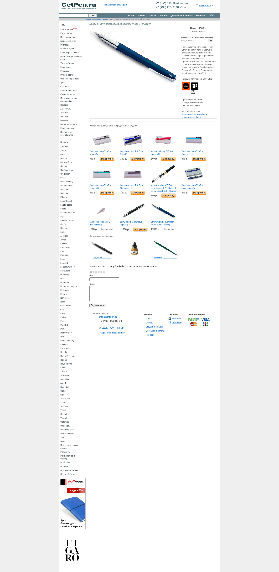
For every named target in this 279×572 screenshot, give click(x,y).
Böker (63, 154)
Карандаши (65, 67)
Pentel (63, 328)
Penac (63, 321)
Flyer (62, 216)
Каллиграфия (66, 29)
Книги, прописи (67, 128)
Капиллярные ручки (69, 52)
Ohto (62, 309)
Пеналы (64, 120)
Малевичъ (65, 451)
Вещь (62, 441)
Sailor (63, 367)
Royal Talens (66, 363)
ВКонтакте (176, 318)
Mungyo (63, 293)
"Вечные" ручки (67, 63)
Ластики (64, 116)
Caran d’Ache (66, 162)
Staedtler (64, 394)
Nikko (62, 301)
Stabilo (63, 390)
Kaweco (63, 243)
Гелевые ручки (67, 48)
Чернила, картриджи (69, 78)
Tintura (63, 402)
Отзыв (92, 284)
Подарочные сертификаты (66, 133)
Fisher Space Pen (68, 212)
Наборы (64, 104)
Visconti (63, 417)
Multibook (64, 290)
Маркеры (64, 70)
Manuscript (65, 274)
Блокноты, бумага (68, 124)
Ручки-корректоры (68, 90)
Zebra (63, 437)
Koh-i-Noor (65, 247)
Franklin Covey (67, 220)
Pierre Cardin (66, 332)
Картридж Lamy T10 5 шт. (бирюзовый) (193, 152)
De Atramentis (66, 185)
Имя (91, 275)
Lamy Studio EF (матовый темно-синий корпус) (162, 223)
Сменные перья (67, 94)
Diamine (64, 189)
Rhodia (63, 352)
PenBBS (64, 324)
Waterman (64, 421)
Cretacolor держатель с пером (165, 258)
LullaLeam (65, 270)
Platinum (64, 344)
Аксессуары (65, 108)
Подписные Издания (70, 470)
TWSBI (63, 410)
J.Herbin (64, 235)
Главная (88, 19)
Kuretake (64, 255)
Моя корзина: (205, 5)
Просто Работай (68, 474)
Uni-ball (63, 414)
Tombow (64, 406)
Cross (63, 177)
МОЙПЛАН (65, 462)
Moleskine (64, 282)
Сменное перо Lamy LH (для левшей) (100, 223)
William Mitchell (67, 429)
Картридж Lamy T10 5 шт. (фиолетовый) (132, 186)
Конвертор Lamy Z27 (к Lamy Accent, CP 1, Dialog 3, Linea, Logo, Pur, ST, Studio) (163, 188)
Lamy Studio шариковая (102, 258)
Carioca (63, 166)
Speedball (64, 386)
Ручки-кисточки (67, 74)
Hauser (63, 228)
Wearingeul (65, 425)
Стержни (64, 86)
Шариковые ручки (68, 40)
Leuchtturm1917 (67, 266)
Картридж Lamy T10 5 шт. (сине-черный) (193, 186)
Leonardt (64, 262)
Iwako (63, 231)
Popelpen (64, 348)
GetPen (63, 224)
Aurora (63, 150)
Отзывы (163, 15)
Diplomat (64, 193)
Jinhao (63, 239)
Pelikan (63, 317)
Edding (63, 197)
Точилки (64, 112)
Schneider (64, 375)
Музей (141, 15)
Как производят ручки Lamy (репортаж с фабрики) (194, 115)
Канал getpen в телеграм (115, 4)
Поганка (64, 466)
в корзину (107, 158)
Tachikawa (65, 398)
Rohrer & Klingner (68, 355)
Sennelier (64, 379)
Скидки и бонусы (154, 326)
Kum (62, 251)
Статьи (152, 15)
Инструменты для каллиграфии (68, 99)
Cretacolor (65, 173)
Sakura (63, 371)
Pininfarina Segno (68, 340)
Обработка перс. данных (112, 332)
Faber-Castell (66, 200)
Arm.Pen (64, 146)
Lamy (62, 259)
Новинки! (201, 15)
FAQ (211, 15)
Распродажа (66, 33)
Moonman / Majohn (68, 286)
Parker (63, 313)
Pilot (62, 336)
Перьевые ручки (100, 19)
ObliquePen (65, 305)
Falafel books (66, 204)
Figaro (63, 208)
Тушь (62, 82)
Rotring (63, 359)
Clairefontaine (66, 169)
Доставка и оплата (182, 15)
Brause (63, 158)
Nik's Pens (65, 297)
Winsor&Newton (67, 433)
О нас (131, 15)
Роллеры (64, 44)
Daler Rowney (66, 181)
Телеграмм (176, 322)
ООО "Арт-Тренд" (113, 328)
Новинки (150, 334)
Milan (62, 278)
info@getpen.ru (108, 317)
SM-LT (63, 383)
